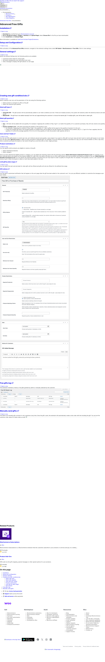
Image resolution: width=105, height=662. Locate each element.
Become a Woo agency (53, 616)
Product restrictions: (7, 144)
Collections (30, 618)
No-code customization (13, 617)
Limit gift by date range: (7, 162)
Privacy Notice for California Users (91, 646)
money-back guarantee (15, 591)
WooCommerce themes (33, 614)
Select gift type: (5, 107)
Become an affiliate (52, 620)
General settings (7, 52)
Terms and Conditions (68, 646)
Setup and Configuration (10, 43)
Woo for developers (52, 613)
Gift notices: (4, 169)
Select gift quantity (6, 118)
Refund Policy (89, 628)
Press (87, 614)
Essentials (29, 617)
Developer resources (52, 614)
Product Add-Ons (6, 556)
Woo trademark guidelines (93, 620)
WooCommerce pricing (13, 614)
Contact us (89, 630)
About (87, 613)
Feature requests (70, 623)
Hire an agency (70, 626)
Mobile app (10, 623)
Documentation (4, 9)
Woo (3, 545)
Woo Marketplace (10, 16)
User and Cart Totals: (7, 134)
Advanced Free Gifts (5, 20)
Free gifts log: (5, 383)
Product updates (70, 618)
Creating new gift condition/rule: (13, 96)
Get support (21, 0)
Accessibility (69, 630)
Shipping (9, 621)
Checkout (9, 620)
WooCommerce (10, 13)
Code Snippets (10, 18)
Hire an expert (13, 0)
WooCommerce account (27, 34)
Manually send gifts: (8, 411)
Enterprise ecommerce (13, 624)
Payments (9, 616)
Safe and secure (9, 596)
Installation (4, 28)
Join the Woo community (93, 618)
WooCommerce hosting (72, 624)
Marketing (10, 618)
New (28, 616)
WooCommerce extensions (34, 613)
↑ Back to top (4, 31)
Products (8, 15)
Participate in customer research (71, 628)
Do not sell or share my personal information (92, 623)
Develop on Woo (4, 0)
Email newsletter (70, 620)
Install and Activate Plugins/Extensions (28, 39)
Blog (67, 613)
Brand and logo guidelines (93, 621)
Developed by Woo (32, 620)
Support (7, 593)
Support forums (70, 631)
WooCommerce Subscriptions (10, 542)
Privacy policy (78, 646)
